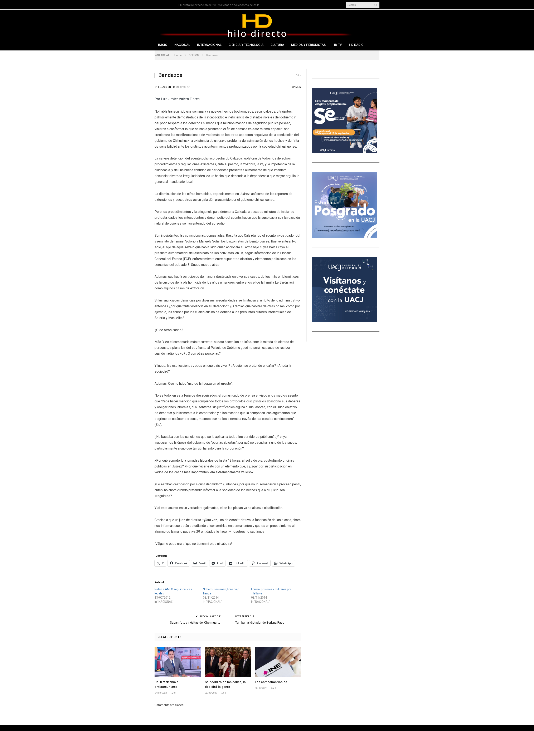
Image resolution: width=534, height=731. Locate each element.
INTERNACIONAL (209, 45)
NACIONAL (182, 45)
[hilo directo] (257, 24)
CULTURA (277, 45)
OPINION (296, 87)
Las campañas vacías (271, 682)
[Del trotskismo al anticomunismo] (178, 662)
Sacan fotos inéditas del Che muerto (195, 622)
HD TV (337, 45)
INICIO (162, 45)
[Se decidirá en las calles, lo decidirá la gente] (228, 662)
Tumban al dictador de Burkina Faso (259, 622)
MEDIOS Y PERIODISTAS (308, 45)
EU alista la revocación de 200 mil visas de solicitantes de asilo (219, 5)
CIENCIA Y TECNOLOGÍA (246, 45)
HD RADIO (356, 45)
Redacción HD (166, 87)
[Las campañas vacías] (278, 662)
